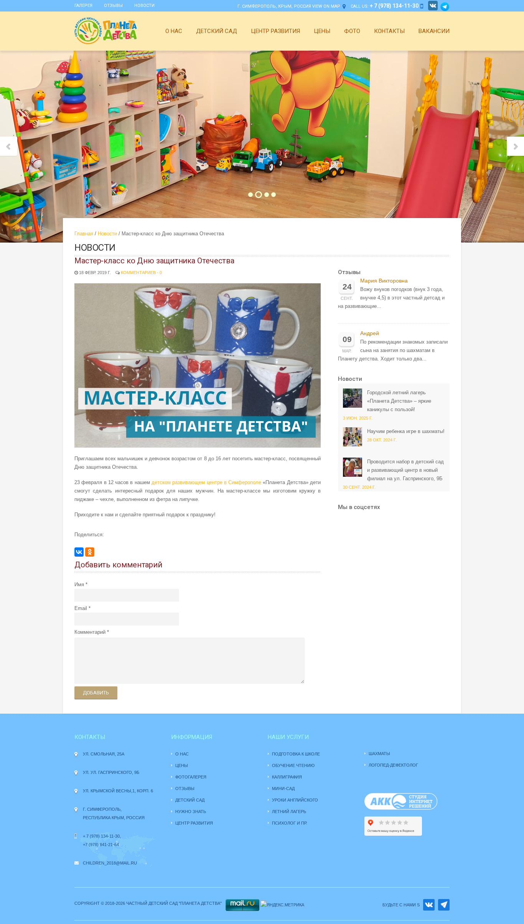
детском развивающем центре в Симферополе (206, 482)
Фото (352, 31)
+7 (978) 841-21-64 (101, 844)
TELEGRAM (444, 905)
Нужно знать (191, 811)
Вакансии (434, 31)
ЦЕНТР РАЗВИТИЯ (194, 823)
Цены (322, 31)
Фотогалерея (190, 777)
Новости (144, 5)
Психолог (284, 823)
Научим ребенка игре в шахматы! (406, 431)
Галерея (83, 5)
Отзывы (113, 5)
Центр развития (275, 31)
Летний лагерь (289, 811)
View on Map (326, 6)
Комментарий (89, 632)
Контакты (389, 31)
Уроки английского (295, 800)
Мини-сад (283, 788)
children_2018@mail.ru (110, 863)
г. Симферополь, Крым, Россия (274, 6)
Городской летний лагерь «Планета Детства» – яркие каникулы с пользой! (399, 401)
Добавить (96, 693)
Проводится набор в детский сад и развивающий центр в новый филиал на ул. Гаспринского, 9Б (405, 470)
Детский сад (216, 31)
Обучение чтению (293, 765)
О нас (173, 31)
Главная (83, 233)
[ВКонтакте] (79, 552)
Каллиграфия (287, 777)
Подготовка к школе (296, 754)
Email (80, 608)
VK (429, 905)
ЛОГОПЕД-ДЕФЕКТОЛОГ (393, 765)
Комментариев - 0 (141, 272)
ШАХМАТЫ (379, 753)
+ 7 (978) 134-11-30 (101, 836)
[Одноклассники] (89, 552)
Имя (79, 584)
